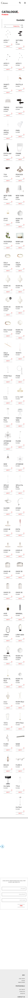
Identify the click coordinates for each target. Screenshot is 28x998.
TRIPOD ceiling (6, 108)
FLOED (6, 744)
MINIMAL (19, 613)
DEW (5, 464)
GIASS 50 (19, 571)
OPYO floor (20, 723)
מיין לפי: (22, 26)
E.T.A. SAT (19, 397)
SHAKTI (18, 353)
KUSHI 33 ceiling (7, 308)
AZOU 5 (18, 63)
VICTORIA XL (19, 41)
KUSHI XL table (7, 657)
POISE (18, 376)
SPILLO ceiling (6, 131)
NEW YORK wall (20, 197)
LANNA (6, 635)
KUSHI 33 (7, 286)
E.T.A (5, 397)
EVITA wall (7, 153)
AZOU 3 (6, 63)
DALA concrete (7, 264)
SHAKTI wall (6, 85)
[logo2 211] (4, 3)
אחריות (23, 980)
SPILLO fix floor (19, 486)
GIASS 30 (19, 592)
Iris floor (19, 807)
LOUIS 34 (7, 550)
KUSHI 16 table (19, 680)
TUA (5, 174)
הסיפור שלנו (22, 978)
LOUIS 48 (7, 529)
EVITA (18, 529)
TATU (6, 723)
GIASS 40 (7, 571)
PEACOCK (19, 174)
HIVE (5, 613)
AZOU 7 (6, 40)
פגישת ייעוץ (22, 989)
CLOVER (6, 508)
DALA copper (18, 264)
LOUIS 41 (19, 550)
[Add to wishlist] (23, 46)
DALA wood (8, 330)
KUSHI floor (20, 702)
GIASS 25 (7, 592)
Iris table (7, 786)
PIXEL (18, 130)
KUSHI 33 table (19, 220)
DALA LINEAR (6, 354)
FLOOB (18, 441)
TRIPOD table (18, 419)
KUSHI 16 (19, 307)
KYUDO (18, 508)
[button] (2, 846)
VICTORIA (19, 107)
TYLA (18, 786)
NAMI (18, 744)
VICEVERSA (8, 242)
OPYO (6, 219)
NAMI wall (19, 242)
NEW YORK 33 (8, 197)
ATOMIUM (19, 464)
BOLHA (6, 765)
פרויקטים (22, 993)
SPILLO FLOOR (6, 486)
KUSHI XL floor (7, 680)
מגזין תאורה (22, 991)
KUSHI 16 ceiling (19, 331)
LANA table (20, 635)
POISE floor (8, 376)
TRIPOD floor (6, 419)
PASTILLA (19, 84)
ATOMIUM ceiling (7, 442)
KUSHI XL (19, 286)
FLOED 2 (19, 765)
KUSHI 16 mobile (19, 657)
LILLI (5, 702)
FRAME (18, 153)
